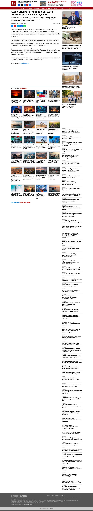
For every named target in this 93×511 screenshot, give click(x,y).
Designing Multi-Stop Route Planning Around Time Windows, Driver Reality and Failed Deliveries (71, 235)
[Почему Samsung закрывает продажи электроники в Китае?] (54, 139)
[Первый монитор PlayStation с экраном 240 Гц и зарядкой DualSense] (72, 59)
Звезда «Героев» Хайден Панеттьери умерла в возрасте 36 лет (71, 406)
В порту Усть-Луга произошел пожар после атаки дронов (71, 444)
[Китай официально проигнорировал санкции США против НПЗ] (41, 124)
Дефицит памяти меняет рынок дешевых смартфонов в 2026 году (71, 399)
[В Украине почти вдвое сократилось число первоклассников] (72, 96)
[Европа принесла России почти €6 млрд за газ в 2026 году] (29, 93)
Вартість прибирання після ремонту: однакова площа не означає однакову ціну (70, 170)
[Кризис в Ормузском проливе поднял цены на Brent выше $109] (41, 139)
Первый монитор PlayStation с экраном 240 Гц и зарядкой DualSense (71, 68)
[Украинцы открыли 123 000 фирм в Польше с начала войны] (41, 93)
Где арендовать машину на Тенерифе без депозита (70, 285)
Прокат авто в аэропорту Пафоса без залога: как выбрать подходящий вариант (72, 215)
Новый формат (24, 63)
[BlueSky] (12, 26)
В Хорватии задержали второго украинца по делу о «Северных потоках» (71, 337)
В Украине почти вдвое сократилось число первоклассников (69, 106)
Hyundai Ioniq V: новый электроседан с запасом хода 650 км (71, 248)
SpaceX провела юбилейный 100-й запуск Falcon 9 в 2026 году (72, 194)
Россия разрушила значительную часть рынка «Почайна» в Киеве (70, 427)
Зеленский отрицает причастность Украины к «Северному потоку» (69, 297)
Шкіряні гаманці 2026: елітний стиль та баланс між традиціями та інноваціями (71, 350)
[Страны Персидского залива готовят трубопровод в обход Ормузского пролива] (16, 170)
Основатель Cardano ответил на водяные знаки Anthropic (71, 385)
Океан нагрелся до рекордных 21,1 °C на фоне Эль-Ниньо (71, 291)
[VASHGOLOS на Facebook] (19, 5)
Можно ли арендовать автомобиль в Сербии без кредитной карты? (69, 183)
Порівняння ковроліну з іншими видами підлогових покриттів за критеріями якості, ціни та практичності (71, 48)
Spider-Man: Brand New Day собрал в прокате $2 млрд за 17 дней (71, 379)
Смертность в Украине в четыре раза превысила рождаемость (71, 242)
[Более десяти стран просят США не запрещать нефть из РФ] (16, 155)
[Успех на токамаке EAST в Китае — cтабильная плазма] (16, 139)
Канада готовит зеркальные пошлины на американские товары (70, 201)
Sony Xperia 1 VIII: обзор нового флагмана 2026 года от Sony (71, 433)
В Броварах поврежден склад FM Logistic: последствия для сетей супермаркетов (72, 461)
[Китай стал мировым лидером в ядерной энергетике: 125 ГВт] (29, 155)
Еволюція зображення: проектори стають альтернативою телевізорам (72, 227)
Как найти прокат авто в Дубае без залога (71, 189)
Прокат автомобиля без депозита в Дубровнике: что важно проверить (70, 262)
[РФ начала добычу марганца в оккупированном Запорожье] (41, 155)
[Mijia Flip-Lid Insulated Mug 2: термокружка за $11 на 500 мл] (72, 78)
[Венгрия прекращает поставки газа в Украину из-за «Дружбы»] (41, 188)
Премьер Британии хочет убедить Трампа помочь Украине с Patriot (71, 208)
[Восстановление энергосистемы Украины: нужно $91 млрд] (16, 188)
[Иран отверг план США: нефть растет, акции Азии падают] (29, 188)
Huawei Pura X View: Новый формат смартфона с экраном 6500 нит (71, 316)
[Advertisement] (35, 75)
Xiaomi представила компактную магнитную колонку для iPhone (72, 455)
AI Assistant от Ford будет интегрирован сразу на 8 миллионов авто (70, 255)
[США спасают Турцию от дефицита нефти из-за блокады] (16, 124)
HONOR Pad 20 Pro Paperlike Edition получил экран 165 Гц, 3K (71, 343)
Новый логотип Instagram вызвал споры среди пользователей (72, 449)
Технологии (44, 8)
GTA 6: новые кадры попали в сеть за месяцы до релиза (70, 310)
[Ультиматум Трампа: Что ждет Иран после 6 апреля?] (54, 155)
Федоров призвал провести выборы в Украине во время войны (72, 362)
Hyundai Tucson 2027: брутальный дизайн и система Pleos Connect (71, 323)
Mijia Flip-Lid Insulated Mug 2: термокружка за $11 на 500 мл (71, 87)
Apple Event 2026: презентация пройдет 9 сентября (71, 137)
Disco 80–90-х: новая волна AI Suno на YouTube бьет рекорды (71, 268)
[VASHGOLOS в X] (22, 5)
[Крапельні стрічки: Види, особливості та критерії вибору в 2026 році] (54, 124)
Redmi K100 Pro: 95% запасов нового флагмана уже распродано (71, 304)
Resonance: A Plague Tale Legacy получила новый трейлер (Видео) (72, 438)
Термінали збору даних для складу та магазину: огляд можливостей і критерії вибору (71, 131)
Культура (55, 8)
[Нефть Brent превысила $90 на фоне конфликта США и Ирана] (16, 93)
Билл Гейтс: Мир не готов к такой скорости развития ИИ (72, 150)
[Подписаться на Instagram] (73, 4)
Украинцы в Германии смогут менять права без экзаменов (70, 367)
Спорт (66, 8)
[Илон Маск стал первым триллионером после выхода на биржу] (16, 109)
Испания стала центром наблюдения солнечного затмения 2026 (69, 475)
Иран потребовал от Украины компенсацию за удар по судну (71, 481)
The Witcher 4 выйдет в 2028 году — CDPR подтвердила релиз (72, 221)
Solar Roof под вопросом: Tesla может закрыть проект (71, 274)
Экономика (29, 8)
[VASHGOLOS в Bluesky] (30, 5)
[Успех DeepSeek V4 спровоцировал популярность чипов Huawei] (29, 139)
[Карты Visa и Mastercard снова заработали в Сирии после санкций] (29, 124)
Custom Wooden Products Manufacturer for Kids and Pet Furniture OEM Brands (71, 488)
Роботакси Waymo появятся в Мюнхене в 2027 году (71, 176)
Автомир (50, 8)
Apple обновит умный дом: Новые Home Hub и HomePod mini (72, 279)
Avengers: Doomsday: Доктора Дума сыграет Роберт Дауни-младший (71, 413)
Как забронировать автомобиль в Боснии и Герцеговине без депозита (72, 144)
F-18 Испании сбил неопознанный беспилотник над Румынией (71, 420)
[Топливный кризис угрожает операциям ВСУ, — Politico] (41, 170)
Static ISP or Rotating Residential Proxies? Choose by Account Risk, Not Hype (72, 392)
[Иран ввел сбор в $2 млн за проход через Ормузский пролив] (54, 188)
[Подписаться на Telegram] (79, 4)
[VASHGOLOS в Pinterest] (27, 5)
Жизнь (62, 8)
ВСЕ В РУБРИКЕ (21, 202)
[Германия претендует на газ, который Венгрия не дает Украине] (29, 170)
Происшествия (36, 8)
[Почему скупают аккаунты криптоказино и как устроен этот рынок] (41, 109)
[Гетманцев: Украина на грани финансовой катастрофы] (54, 170)
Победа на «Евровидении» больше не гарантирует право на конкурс (72, 468)
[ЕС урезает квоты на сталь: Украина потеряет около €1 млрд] (54, 109)
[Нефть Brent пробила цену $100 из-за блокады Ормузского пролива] (29, 109)
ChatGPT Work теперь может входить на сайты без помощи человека (71, 163)
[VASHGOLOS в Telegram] (25, 5)
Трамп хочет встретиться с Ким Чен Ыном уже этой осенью (71, 356)
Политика (23, 8)
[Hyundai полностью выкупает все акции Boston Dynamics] (54, 93)
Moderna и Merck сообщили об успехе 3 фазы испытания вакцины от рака (71, 330)
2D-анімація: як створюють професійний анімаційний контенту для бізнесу (70, 156)
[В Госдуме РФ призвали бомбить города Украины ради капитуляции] (72, 18)
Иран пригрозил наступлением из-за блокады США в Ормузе (71, 373)
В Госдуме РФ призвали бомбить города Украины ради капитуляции (71, 27)
